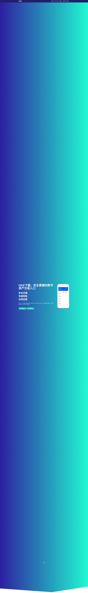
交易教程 (60, 1)
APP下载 (30, 308)
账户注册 (56, 1)
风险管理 (63, 1)
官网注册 (22, 308)
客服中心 (67, 1)
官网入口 (52, 1)
